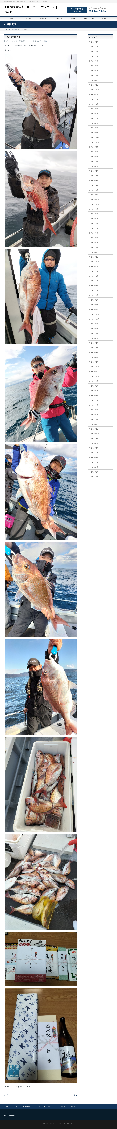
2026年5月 (95, 56)
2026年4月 (95, 61)
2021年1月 (95, 362)
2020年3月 (95, 410)
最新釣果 (27, 1106)
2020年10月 (95, 376)
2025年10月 (95, 90)
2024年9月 (95, 152)
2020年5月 (95, 400)
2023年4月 (95, 233)
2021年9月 (95, 324)
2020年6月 (95, 395)
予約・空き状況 (60, 1106)
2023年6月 (95, 223)
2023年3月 (95, 238)
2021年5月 (95, 343)
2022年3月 (95, 295)
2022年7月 (95, 276)
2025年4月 (95, 118)
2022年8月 (95, 271)
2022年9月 (95, 266)
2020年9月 (95, 381)
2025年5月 (95, 114)
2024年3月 (95, 180)
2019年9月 (95, 438)
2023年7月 (95, 219)
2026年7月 (95, 47)
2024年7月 (95, 161)
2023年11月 (95, 200)
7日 (75, 1095)
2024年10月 (95, 147)
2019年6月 (95, 453)
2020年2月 (95, 415)
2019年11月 (95, 429)
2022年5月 (95, 285)
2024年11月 (95, 142)
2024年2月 (95, 185)
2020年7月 (95, 391)
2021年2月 (95, 357)
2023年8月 (95, 214)
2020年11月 (95, 371)
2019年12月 (95, 424)
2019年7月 (95, 448)
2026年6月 (95, 51)
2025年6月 (95, 109)
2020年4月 (95, 405)
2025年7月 (95, 104)
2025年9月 (95, 94)
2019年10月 (95, 434)
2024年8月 (95, 157)
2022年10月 (95, 262)
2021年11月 (95, 314)
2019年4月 (95, 462)
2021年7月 (95, 333)
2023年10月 (95, 204)
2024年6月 (95, 166)
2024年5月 (95, 171)
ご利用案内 (37, 1106)
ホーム (8, 1106)
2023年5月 (95, 228)
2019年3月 (95, 467)
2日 (6, 1095)
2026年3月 (95, 66)
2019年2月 (95, 472)
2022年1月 (95, 305)
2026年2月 (95, 71)
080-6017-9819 (97, 10)
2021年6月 (95, 338)
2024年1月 (95, 190)
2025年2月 (95, 128)
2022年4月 (95, 290)
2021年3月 (95, 352)
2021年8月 (95, 329)
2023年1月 (95, 247)
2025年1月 (95, 133)
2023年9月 (95, 209)
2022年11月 (95, 257)
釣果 (45, 41)
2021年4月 (95, 348)
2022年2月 (95, 300)
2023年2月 (95, 243)
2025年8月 (95, 99)
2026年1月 (95, 75)
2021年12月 (95, 309)
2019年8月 (95, 443)
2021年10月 (95, 319)
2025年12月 (95, 80)
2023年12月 (95, 195)
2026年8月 (95, 42)
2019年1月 (95, 477)
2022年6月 (95, 281)
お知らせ (17, 1106)
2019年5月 (95, 458)
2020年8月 (95, 386)
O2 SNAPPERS (56, 1123)
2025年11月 (95, 85)
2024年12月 (95, 137)
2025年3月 (95, 123)
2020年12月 (95, 367)
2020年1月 (95, 419)
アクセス (72, 1106)
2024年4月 (95, 176)
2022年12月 (95, 252)
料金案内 (48, 1106)
